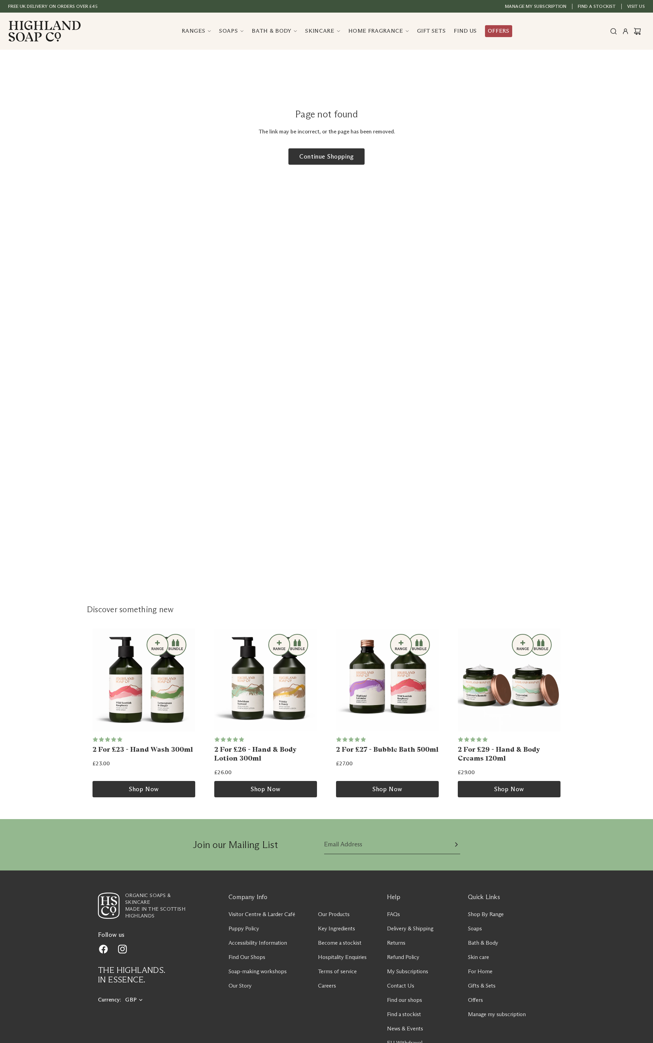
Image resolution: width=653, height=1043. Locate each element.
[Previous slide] (100, 679)
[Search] (613, 31)
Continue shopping (326, 156)
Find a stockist (404, 1014)
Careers (327, 985)
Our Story (240, 985)
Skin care (478, 957)
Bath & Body (483, 943)
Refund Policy (403, 957)
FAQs (393, 914)
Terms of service (337, 971)
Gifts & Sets (482, 985)
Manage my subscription (536, 6)
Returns (396, 943)
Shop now (143, 789)
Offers (475, 1000)
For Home (480, 971)
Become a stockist (340, 943)
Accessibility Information (258, 943)
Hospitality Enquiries (342, 957)
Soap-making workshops (258, 971)
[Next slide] (187, 679)
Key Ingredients (336, 928)
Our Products (334, 914)
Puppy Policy (244, 928)
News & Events (405, 1028)
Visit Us (636, 6)
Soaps (475, 928)
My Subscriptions (407, 971)
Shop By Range (486, 914)
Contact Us (400, 985)
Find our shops (404, 1000)
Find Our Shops (247, 957)
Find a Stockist (597, 6)
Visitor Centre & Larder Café (262, 914)
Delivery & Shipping (410, 928)
